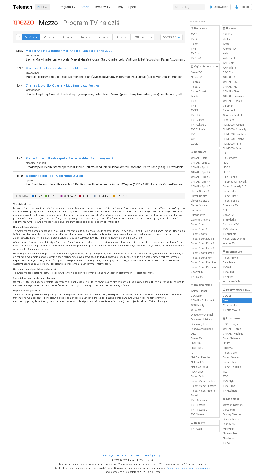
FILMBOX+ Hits (232, 143)
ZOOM (195, 143)
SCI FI (226, 210)
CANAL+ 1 (229, 77)
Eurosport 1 (198, 210)
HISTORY (196, 343)
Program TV (67, 7)
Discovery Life (199, 324)
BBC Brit (227, 295)
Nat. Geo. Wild (199, 366)
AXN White (229, 67)
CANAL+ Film (231, 91)
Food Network (231, 338)
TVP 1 (194, 34)
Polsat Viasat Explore (203, 381)
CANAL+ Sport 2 (200, 172)
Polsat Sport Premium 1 (205, 262)
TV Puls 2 (196, 58)
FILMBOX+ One (232, 148)
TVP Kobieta (230, 390)
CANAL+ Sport (199, 167)
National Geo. (199, 362)
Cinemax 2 (229, 110)
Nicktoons (229, 438)
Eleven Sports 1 (200, 191)
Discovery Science (202, 328)
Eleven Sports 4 (200, 205)
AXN (225, 53)
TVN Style (228, 381)
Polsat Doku (198, 376)
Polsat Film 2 (230, 195)
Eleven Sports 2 (200, 195)
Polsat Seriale (231, 200)
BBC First (228, 72)
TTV (225, 376)
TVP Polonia (198, 129)
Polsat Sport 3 (199, 233)
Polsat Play (229, 362)
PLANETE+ (197, 371)
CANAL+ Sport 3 (200, 176)
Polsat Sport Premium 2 (205, 267)
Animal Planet (199, 290)
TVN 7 (194, 110)
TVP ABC (228, 442)
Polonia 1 (196, 81)
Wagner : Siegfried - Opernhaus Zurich (54, 176)
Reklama (121, 455)
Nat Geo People (200, 357)
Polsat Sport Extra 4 (202, 252)
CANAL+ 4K (230, 86)
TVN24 (227, 267)
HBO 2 (226, 167)
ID (192, 352)
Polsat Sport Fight (201, 257)
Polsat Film (229, 191)
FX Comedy (230, 157)
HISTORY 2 (197, 347)
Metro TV (196, 72)
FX (224, 153)
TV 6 (193, 105)
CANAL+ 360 (230, 81)
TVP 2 (194, 39)
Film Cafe (228, 119)
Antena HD (229, 48)
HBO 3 (226, 172)
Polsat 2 (195, 86)
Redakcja (108, 455)
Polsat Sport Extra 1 (202, 238)
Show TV (228, 214)
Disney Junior (231, 419)
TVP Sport (197, 276)
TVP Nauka (197, 414)
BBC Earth (196, 295)
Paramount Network (235, 181)
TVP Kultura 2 (198, 124)
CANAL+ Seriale (232, 100)
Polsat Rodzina (232, 366)
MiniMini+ (228, 428)
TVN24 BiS (229, 271)
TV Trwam (197, 428)
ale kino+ (228, 39)
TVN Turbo (229, 385)
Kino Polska (230, 176)
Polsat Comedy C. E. (235, 186)
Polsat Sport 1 (199, 224)
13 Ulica (227, 34)
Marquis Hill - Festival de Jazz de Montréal (57, 68)
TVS (193, 134)
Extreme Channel (201, 219)
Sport (132, 7)
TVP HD (195, 115)
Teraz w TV (102, 7)
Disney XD (229, 423)
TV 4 (193, 100)
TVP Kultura (197, 119)
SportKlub (197, 271)
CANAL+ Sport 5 (200, 186)
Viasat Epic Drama (234, 238)
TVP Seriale (229, 233)
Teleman (22, 7)
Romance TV (230, 205)
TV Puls (195, 53)
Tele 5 (194, 96)
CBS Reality (197, 305)
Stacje (85, 7)
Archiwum (135, 455)
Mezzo (227, 300)
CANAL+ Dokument (202, 300)
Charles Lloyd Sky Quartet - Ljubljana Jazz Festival (63, 85)
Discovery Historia (202, 319)
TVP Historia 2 (199, 409)
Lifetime (228, 347)
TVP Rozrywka (231, 309)
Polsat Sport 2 (199, 229)
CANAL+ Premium (233, 96)
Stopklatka (229, 219)
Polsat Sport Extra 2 (202, 243)
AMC (226, 43)
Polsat (194, 43)
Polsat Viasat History (203, 385)
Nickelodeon (230, 433)
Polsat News (230, 257)
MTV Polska (230, 305)
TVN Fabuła (230, 229)
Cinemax (228, 105)
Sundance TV (231, 224)
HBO (225, 162)
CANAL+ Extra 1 (200, 157)
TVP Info (228, 276)
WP (193, 138)
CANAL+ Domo (232, 328)
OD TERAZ (169, 37)
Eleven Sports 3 (200, 200)
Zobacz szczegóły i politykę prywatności (189, 468)
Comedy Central (232, 115)
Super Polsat (198, 91)
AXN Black (229, 58)
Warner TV (229, 243)
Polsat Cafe (230, 352)
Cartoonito (229, 409)
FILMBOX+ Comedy (234, 129)
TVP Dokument (199, 400)
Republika (229, 262)
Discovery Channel (202, 314)
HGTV (226, 343)
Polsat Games (231, 357)
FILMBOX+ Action (233, 124)
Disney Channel (232, 414)
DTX (193, 333)
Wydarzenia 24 (232, 281)
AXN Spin (228, 62)
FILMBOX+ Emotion (234, 134)
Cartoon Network (233, 404)
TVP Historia (198, 404)
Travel (194, 395)
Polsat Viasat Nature (203, 390)
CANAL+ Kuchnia (233, 333)
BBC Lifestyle (231, 324)
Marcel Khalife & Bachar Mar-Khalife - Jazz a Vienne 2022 (69, 51)
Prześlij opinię (152, 455)
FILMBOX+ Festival (234, 138)
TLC (225, 371)
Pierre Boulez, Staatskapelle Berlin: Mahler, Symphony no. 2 (69, 158)
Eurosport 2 (198, 214)
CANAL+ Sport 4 (200, 181)
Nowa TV (196, 77)
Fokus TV (196, 338)
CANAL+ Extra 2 (200, 162)
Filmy (119, 7)
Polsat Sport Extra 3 (202, 248)
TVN (193, 48)
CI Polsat (196, 309)
